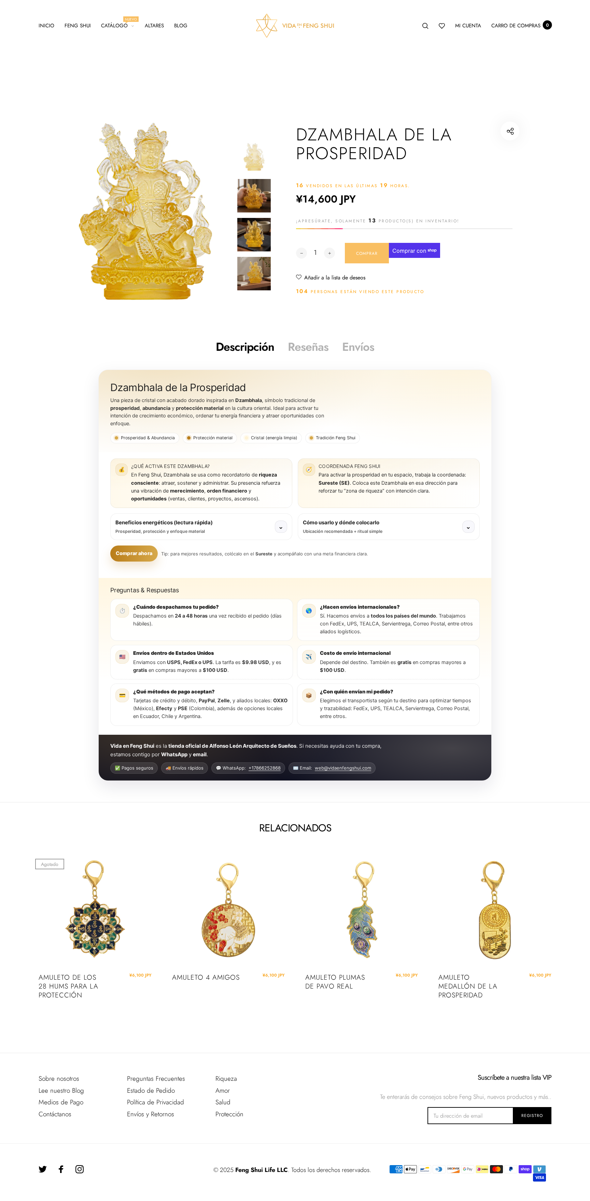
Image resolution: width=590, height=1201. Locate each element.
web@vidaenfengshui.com (343, 768)
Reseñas (308, 347)
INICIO (46, 25)
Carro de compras (520, 25)
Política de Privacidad (155, 1102)
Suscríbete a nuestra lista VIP (514, 1078)
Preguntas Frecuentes (156, 1078)
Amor (222, 1090)
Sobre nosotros (59, 1078)
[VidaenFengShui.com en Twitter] (43, 1169)
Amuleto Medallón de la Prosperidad (467, 986)
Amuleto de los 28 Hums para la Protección (68, 986)
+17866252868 (265, 768)
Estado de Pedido (151, 1090)
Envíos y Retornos (150, 1114)
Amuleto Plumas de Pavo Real (335, 982)
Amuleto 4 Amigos (206, 977)
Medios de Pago (61, 1102)
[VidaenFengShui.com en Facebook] (61, 1169)
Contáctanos (55, 1114)
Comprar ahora (134, 553)
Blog (180, 25)
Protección (229, 1114)
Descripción (245, 347)
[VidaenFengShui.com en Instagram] (79, 1169)
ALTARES (154, 25)
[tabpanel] (145, 211)
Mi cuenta (468, 25)
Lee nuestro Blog (61, 1090)
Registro (532, 1116)
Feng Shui (78, 25)
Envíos (358, 347)
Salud (222, 1102)
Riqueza (226, 1078)
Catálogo (117, 24)
